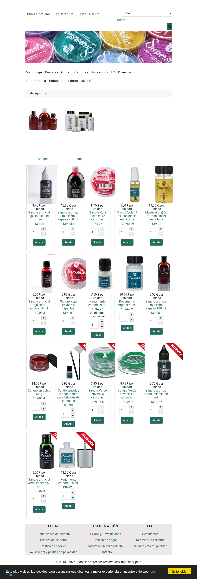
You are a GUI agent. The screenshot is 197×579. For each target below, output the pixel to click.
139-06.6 (98, 402)
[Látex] (79, 119)
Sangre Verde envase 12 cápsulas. (127, 394)
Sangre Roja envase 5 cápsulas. (68, 305)
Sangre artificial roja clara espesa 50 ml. (39, 305)
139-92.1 (98, 309)
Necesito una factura (150, 540)
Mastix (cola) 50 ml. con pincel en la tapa (156, 216)
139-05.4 (156, 313)
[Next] (165, 47)
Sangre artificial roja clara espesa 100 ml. (156, 305)
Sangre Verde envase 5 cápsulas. (97, 394)
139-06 (97, 224)
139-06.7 (127, 402)
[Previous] (31, 47)
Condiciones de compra (54, 534)
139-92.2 (127, 309)
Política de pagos (105, 540)
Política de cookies (54, 546)
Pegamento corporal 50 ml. (127, 303)
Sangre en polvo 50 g (39, 392)
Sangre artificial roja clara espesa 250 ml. (68, 216)
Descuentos (150, 534)
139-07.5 (156, 402)
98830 (68, 405)
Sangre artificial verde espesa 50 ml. (39, 483)
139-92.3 (68, 487)
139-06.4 (39, 398)
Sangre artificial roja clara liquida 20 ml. (39, 216)
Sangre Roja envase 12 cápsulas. (97, 216)
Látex (79, 159)
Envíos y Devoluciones (105, 534)
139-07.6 (39, 491)
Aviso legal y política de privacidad (53, 552)
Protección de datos (53, 540)
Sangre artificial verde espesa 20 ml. (156, 394)
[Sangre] (42, 119)
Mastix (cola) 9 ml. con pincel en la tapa (127, 216)
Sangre (43, 159)
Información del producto (105, 546)
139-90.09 (127, 224)
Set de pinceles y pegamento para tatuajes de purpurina (68, 395)
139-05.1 (68, 224)
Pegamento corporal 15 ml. (68, 481)
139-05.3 (39, 313)
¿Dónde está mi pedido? (150, 546)
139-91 (156, 224)
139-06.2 (68, 313)
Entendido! (179, 571)
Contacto (105, 552)
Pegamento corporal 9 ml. (97, 303)
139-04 (39, 224)
